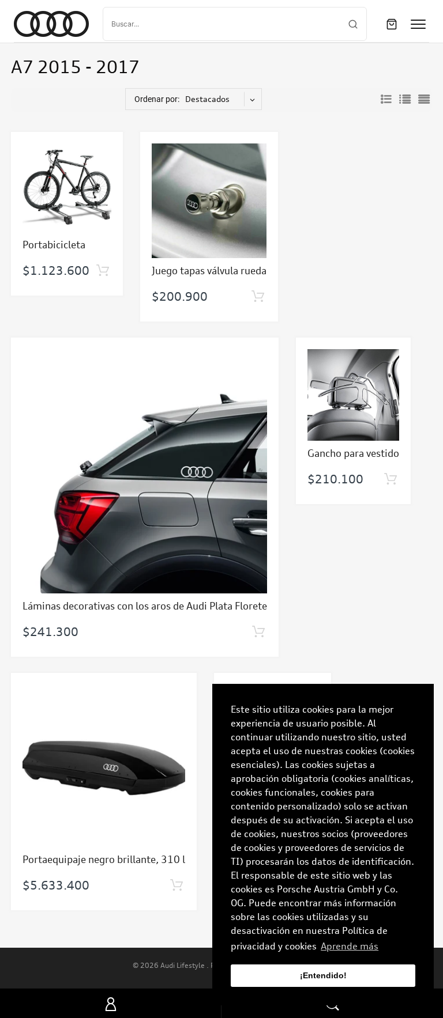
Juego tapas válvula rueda (209, 270)
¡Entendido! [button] (323, 975)
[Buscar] (353, 24)
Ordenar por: (156, 99)
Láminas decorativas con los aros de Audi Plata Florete (144, 606)
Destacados (207, 99)
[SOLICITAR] (102, 270)
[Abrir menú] (418, 24)
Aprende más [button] (349, 946)
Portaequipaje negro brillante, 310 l (103, 859)
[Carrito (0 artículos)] (392, 24)
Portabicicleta (53, 245)
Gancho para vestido (353, 453)
